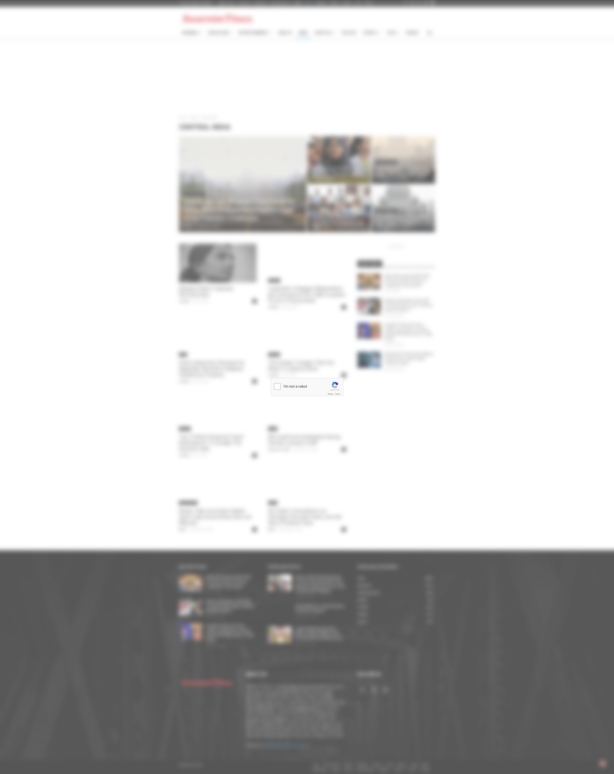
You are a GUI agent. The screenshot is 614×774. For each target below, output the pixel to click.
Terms (337, 394)
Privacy (330, 394)
